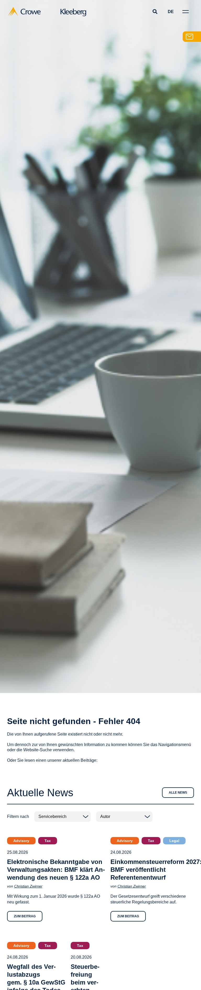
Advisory (21, 841)
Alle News (178, 792)
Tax (47, 841)
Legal (174, 841)
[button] (154, 11)
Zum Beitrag (25, 916)
